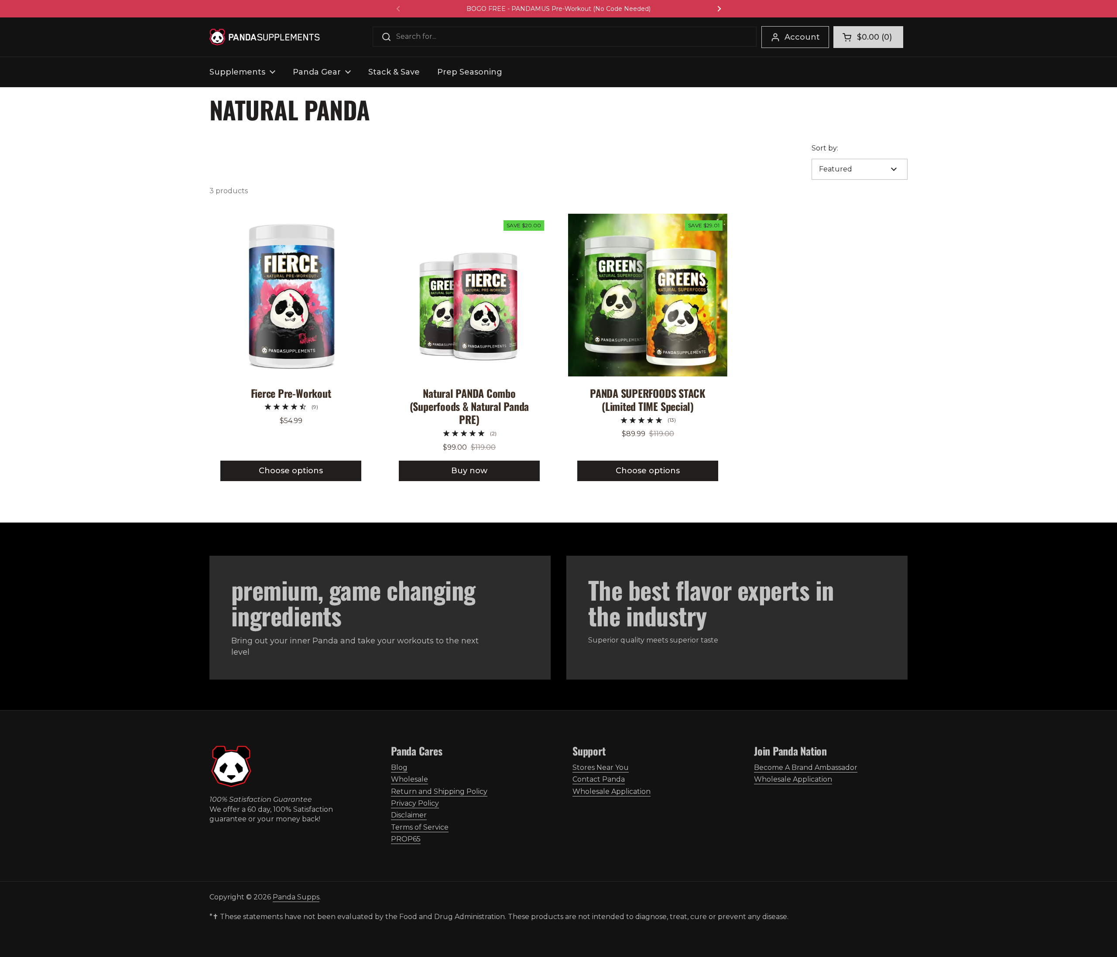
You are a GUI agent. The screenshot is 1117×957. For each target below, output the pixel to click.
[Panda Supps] (264, 37)
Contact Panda (598, 779)
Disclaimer (409, 815)
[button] (868, 37)
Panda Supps (296, 897)
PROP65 (406, 839)
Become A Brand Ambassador (805, 767)
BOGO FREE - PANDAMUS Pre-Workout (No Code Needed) (558, 9)
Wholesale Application (611, 791)
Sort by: (825, 148)
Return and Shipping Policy (439, 791)
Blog (399, 767)
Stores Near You (600, 767)
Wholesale (409, 779)
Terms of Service (420, 827)
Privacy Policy (415, 803)
